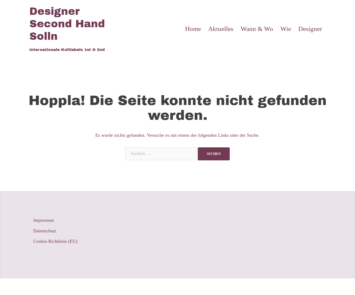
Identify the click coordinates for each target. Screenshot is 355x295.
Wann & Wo (257, 28)
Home (193, 28)
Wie (285, 28)
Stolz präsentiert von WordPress (59, 286)
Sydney (116, 286)
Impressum (43, 220)
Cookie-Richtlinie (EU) (55, 241)
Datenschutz (44, 230)
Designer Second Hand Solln (67, 24)
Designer (310, 28)
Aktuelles (220, 28)
